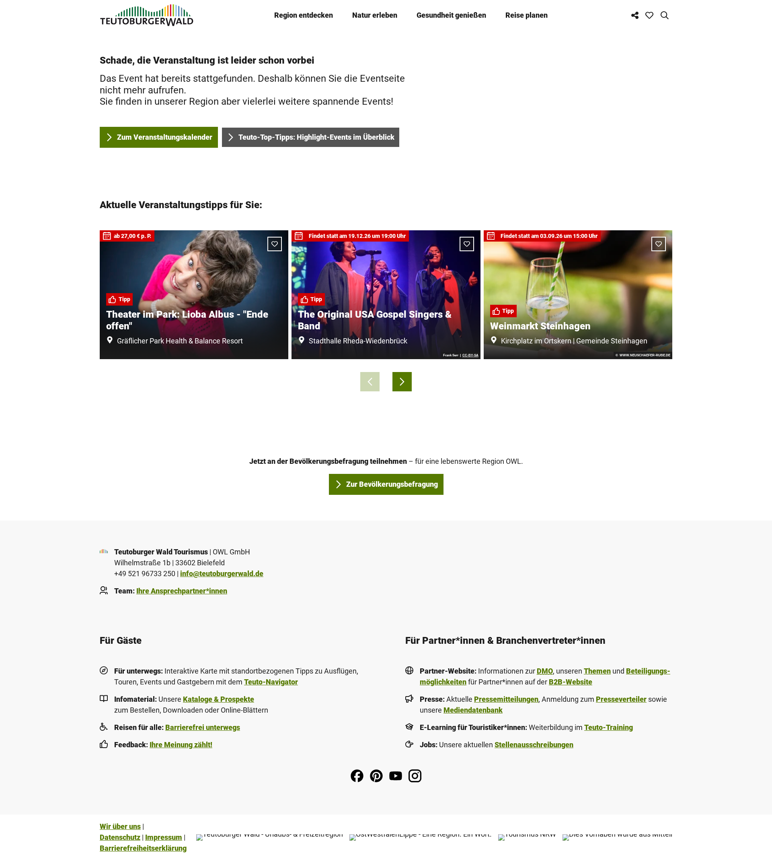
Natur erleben (374, 15)
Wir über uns (120, 826)
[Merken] (274, 244)
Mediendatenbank (473, 710)
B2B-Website (570, 682)
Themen (597, 671)
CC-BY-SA (470, 355)
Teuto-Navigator (271, 682)
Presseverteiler (621, 699)
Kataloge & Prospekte (218, 699)
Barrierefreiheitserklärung (143, 848)
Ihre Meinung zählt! (181, 744)
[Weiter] (402, 381)
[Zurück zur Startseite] (147, 15)
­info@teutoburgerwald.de (221, 573)
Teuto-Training (608, 727)
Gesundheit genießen (451, 15)
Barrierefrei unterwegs (202, 727)
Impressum (163, 837)
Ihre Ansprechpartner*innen (181, 591)
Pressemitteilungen (506, 699)
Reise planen (526, 15)
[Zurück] (370, 381)
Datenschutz (120, 837)
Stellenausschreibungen (534, 744)
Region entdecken (303, 15)
